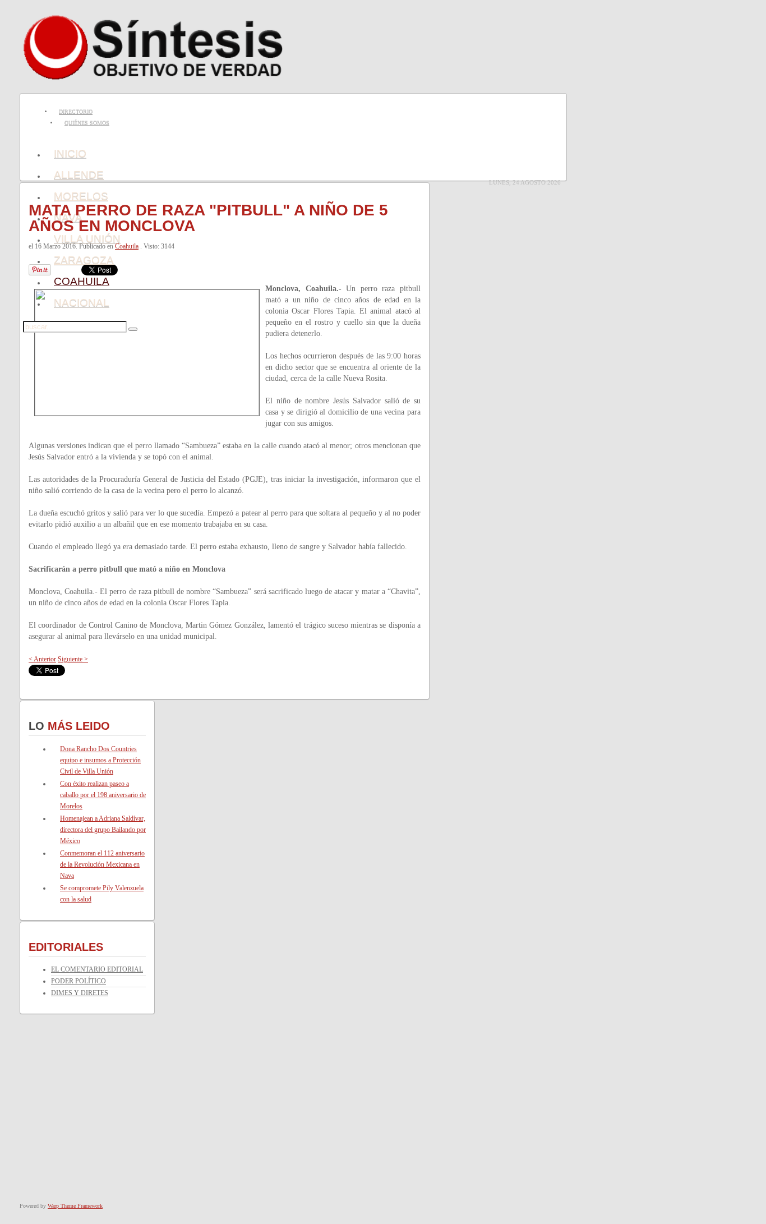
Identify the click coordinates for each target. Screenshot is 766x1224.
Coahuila (127, 246)
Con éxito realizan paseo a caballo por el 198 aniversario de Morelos (103, 795)
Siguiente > (73, 659)
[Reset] (132, 329)
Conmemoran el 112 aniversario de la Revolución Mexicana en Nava (102, 864)
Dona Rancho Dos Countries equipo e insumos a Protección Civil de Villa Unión (100, 760)
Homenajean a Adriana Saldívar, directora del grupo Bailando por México (103, 830)
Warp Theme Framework (75, 1206)
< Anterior (42, 659)
